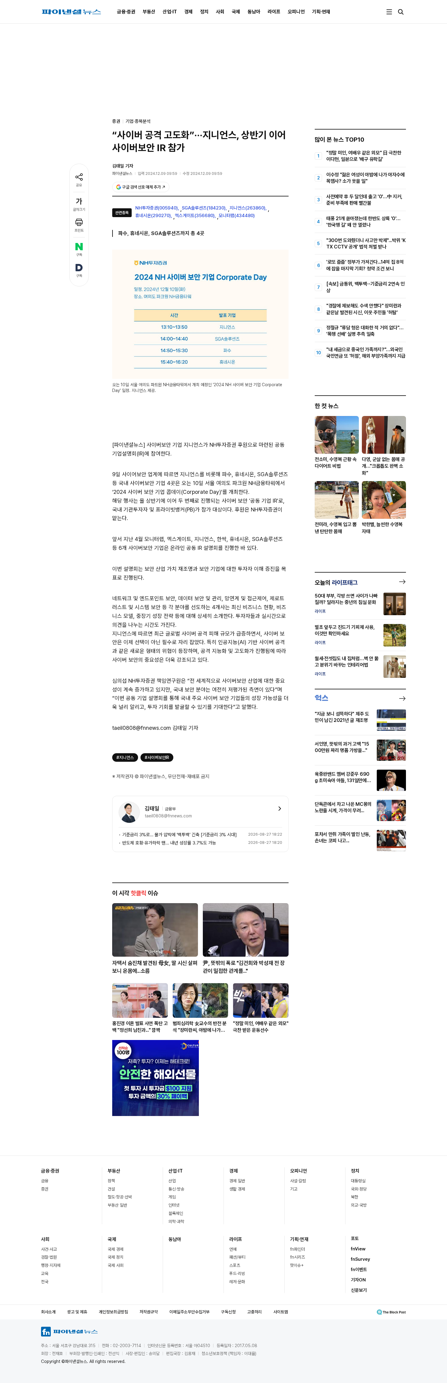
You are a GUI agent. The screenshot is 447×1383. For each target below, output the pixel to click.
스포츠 (234, 1265)
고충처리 (254, 1311)
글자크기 (79, 209)
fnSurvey (360, 1259)
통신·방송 (176, 1189)
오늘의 (336, 582)
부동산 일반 (117, 1205)
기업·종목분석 (138, 121)
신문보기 (359, 1290)
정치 (204, 12)
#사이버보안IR (157, 757)
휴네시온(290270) (153, 215)
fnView (358, 1249)
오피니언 (296, 12)
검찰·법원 (49, 1257)
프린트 (79, 230)
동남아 (254, 12)
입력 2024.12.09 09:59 (157, 173)
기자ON (358, 1280)
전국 (44, 1281)
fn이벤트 (359, 1269)
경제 (188, 12)
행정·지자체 (51, 1265)
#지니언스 (125, 757)
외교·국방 (359, 1205)
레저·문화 (237, 1281)
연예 (233, 1249)
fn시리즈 (297, 1257)
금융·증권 (126, 12)
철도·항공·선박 (120, 1196)
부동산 (149, 12)
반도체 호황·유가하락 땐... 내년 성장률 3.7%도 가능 (169, 843)
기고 (293, 1189)
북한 (354, 1196)
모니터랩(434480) (237, 215)
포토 (355, 1238)
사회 (220, 12)
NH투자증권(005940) (156, 208)
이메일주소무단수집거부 (189, 1311)
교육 (44, 1273)
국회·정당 (359, 1189)
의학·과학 (176, 1221)
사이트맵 (280, 1311)
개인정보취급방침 (113, 1311)
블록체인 (175, 1213)
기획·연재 (321, 12)
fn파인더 (297, 1249)
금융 (44, 1180)
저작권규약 (149, 1311)
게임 (172, 1196)
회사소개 (48, 1311)
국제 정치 (115, 1257)
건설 (111, 1189)
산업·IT (170, 12)
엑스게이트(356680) (195, 215)
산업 (172, 1180)
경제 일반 (237, 1180)
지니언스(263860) (247, 208)
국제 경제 (115, 1249)
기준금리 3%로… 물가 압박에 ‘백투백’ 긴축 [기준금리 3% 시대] (179, 834)
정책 (111, 1180)
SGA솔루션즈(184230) (204, 208)
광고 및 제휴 (77, 1311)
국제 (236, 12)
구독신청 (228, 1311)
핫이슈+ (297, 1265)
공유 (79, 185)
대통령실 (358, 1180)
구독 (79, 255)
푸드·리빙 (237, 1273)
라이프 (274, 12)
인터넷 (173, 1205)
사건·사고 (49, 1249)
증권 (44, 1189)
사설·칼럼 (298, 1180)
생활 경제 (237, 1189)
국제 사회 (115, 1265)
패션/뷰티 (237, 1257)
